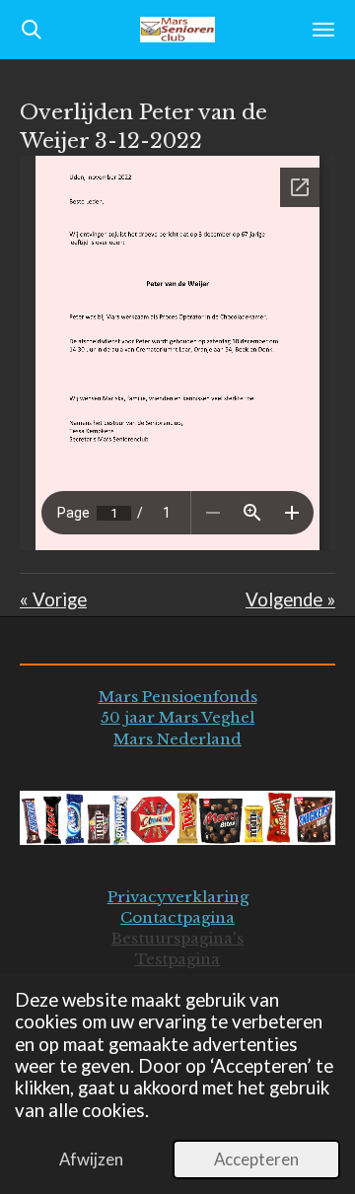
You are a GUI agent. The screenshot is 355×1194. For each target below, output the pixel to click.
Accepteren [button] (256, 1159)
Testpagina (177, 958)
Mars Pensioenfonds (178, 696)
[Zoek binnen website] (31, 29)
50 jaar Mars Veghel (177, 717)
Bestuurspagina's (177, 938)
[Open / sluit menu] (323, 29)
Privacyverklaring (177, 896)
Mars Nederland (177, 739)
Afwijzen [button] (91, 1159)
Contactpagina (177, 917)
